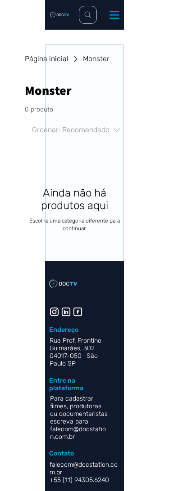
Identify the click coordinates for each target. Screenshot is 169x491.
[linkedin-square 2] (78, 312)
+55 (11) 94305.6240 (80, 480)
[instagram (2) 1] (54, 312)
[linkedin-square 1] (66, 312)
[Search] (88, 15)
